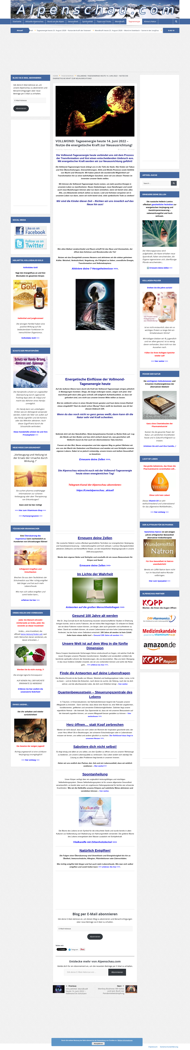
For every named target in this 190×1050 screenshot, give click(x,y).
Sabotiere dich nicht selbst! (95, 747)
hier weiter (104, 791)
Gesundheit (73, 21)
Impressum (152, 1047)
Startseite (17, 21)
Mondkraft (119, 21)
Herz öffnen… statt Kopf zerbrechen (95, 725)
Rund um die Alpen (55, 21)
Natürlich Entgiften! (95, 850)
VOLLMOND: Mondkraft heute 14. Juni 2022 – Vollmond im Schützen (77, 991)
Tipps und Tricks (104, 21)
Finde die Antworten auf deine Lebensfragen (95, 673)
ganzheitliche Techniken (162, 204)
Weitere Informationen (125, 1040)
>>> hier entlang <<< (30, 760)
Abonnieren (95, 936)
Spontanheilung (95, 774)
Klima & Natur (150, 21)
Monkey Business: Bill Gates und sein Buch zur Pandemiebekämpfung (111, 991)
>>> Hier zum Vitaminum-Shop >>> (30, 510)
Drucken (123, 149)
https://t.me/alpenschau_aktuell (95, 490)
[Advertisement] (95, 54)
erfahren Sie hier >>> (30, 600)
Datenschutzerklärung (169, 1047)
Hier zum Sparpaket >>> (159, 581)
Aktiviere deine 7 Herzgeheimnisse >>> (95, 268)
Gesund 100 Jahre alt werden (95, 616)
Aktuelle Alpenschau (34, 21)
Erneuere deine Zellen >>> (94, 459)
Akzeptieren (98, 1043)
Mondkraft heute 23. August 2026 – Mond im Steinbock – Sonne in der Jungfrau (78, 30)
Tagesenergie (134, 21)
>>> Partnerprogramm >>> (30, 516)
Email (132, 149)
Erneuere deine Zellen (95, 538)
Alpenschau (67, 149)
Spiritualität (87, 21)
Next (119, 986)
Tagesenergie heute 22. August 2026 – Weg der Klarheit (136, 30)
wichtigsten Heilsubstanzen (159, 381)
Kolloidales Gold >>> (30, 338)
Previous (72, 986)
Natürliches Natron (152, 532)
